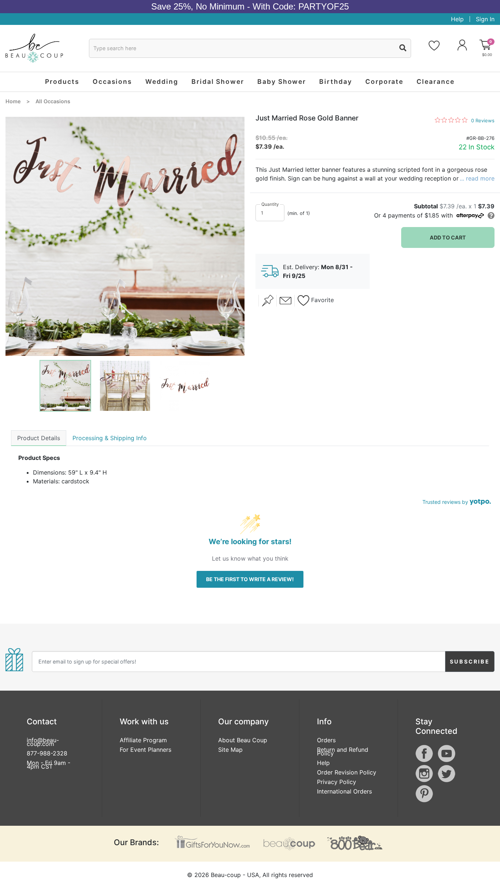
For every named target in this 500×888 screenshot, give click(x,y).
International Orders (344, 791)
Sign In (485, 19)
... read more (477, 178)
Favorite (321, 300)
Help (457, 19)
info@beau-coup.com (43, 741)
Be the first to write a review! (250, 579)
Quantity (270, 204)
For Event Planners (145, 749)
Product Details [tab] (38, 438)
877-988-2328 (47, 753)
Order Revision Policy (346, 772)
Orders (326, 740)
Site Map (230, 749)
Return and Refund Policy (342, 751)
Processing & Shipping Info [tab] (109, 438)
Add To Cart (448, 237)
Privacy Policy (336, 781)
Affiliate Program (143, 740)
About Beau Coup (242, 740)
